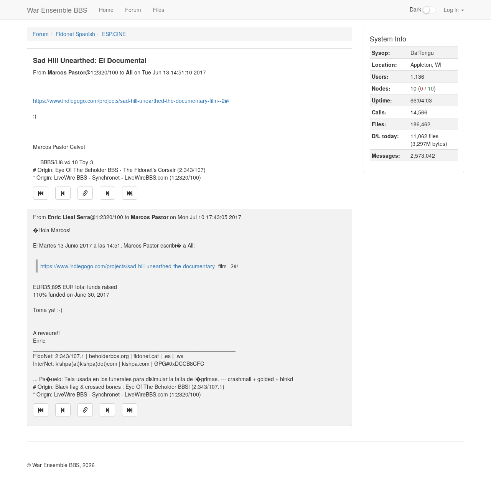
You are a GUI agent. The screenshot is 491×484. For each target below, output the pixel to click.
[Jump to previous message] (63, 193)
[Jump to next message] (107, 193)
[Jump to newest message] (129, 193)
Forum (133, 9)
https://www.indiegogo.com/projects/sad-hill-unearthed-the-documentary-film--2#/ (131, 100)
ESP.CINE (114, 34)
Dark (416, 9)
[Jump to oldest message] (40, 193)
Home (106, 9)
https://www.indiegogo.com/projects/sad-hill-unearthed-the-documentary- (128, 266)
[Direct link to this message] (85, 193)
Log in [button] (452, 9)
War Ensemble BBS (57, 10)
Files (158, 9)
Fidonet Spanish (75, 34)
